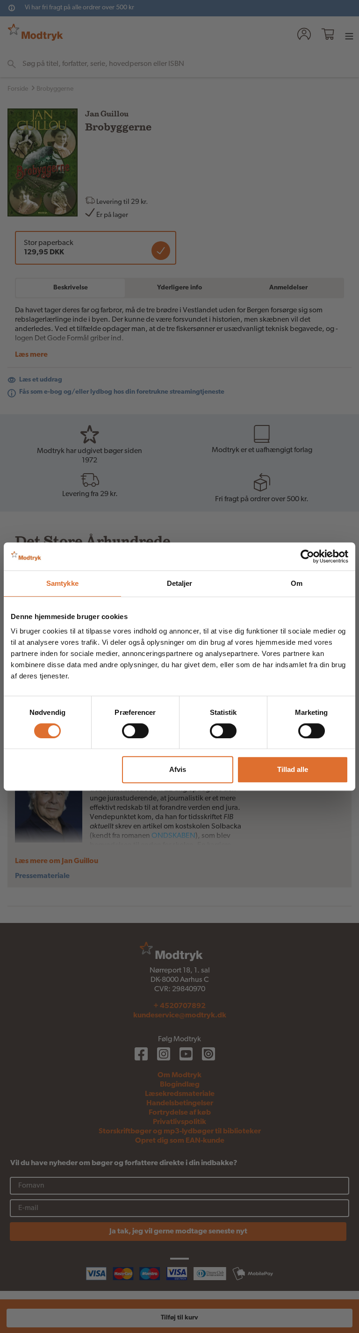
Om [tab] (296, 583)
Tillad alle (292, 769)
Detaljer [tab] (180, 583)
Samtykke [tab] (62, 583)
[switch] (135, 730)
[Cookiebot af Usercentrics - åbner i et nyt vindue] (307, 556)
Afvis (177, 769)
